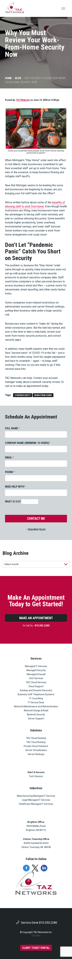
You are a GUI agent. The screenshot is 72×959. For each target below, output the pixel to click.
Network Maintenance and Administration (36, 706)
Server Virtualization (36, 750)
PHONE (10, 472)
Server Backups (36, 754)
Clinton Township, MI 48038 (36, 847)
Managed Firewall (36, 674)
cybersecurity (22, 395)
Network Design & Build (36, 710)
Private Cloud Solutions (36, 746)
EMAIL (9, 457)
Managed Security (36, 670)
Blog (18, 78)
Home (8, 78)
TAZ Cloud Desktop (36, 738)
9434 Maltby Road (36, 826)
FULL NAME (12, 428)
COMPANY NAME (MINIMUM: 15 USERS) (27, 442)
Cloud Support (36, 686)
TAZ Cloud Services (36, 682)
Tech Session (36, 776)
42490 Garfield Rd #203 (36, 843)
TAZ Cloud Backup (36, 742)
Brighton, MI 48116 (36, 830)
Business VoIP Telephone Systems (36, 694)
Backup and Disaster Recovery (36, 690)
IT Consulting (36, 698)
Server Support (36, 718)
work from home (43, 395)
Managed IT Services (36, 666)
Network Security (36, 714)
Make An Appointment (36, 618)
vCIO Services (36, 678)
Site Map (36, 935)
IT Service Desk (36, 702)
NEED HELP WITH (15, 486)
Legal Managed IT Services (36, 800)
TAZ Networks (23, 100)
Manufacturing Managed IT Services (36, 796)
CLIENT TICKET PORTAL (36, 947)
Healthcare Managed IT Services (36, 804)
